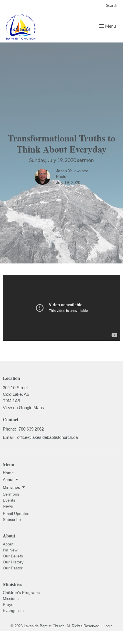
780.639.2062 (31, 429)
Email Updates (16, 513)
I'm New (10, 550)
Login (108, 626)
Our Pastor (13, 568)
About (8, 544)
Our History (13, 562)
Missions (11, 598)
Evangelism (13, 610)
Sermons (11, 494)
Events (9, 500)
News (8, 506)
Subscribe (12, 519)
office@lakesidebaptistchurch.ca (47, 437)
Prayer (9, 604)
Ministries (12, 584)
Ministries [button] (11, 487)
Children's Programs (21, 592)
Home (8, 472)
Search (111, 5)
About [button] (8, 479)
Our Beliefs (13, 556)
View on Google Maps (23, 407)
